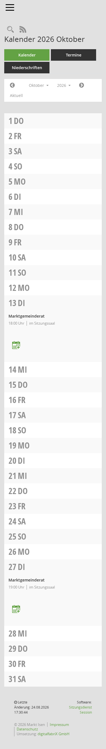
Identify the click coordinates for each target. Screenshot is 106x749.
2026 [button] (62, 85)
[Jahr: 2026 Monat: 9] (12, 85)
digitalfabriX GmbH (54, 733)
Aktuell (16, 95)
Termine (73, 55)
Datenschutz (27, 729)
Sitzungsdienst (80, 710)
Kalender (27, 55)
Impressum (59, 724)
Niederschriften (27, 67)
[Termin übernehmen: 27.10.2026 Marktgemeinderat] (16, 609)
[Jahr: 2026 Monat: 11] (81, 85)
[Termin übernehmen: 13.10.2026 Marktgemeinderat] (16, 345)
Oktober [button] (37, 85)
